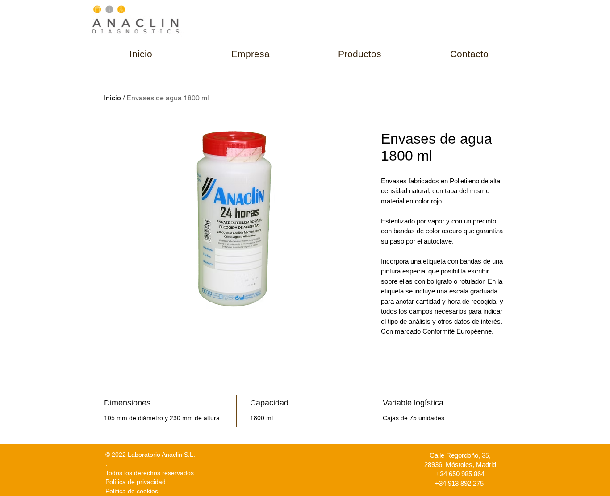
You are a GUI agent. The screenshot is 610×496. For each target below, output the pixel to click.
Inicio (112, 98)
